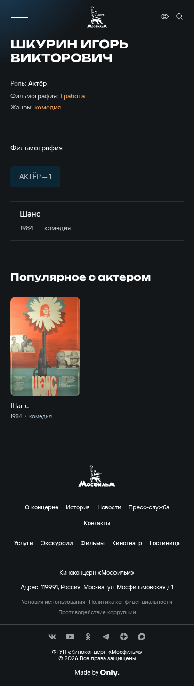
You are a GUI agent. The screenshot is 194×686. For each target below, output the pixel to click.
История (78, 507)
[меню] (19, 16)
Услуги (23, 542)
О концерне (41, 507)
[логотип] (97, 17)
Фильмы (93, 542)
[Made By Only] (96, 673)
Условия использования (53, 602)
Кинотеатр (127, 542)
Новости (109, 507)
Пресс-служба (149, 507)
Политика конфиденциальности (130, 602)
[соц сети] (52, 636)
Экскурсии (57, 542)
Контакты (97, 523)
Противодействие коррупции (97, 612)
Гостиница (165, 542)
